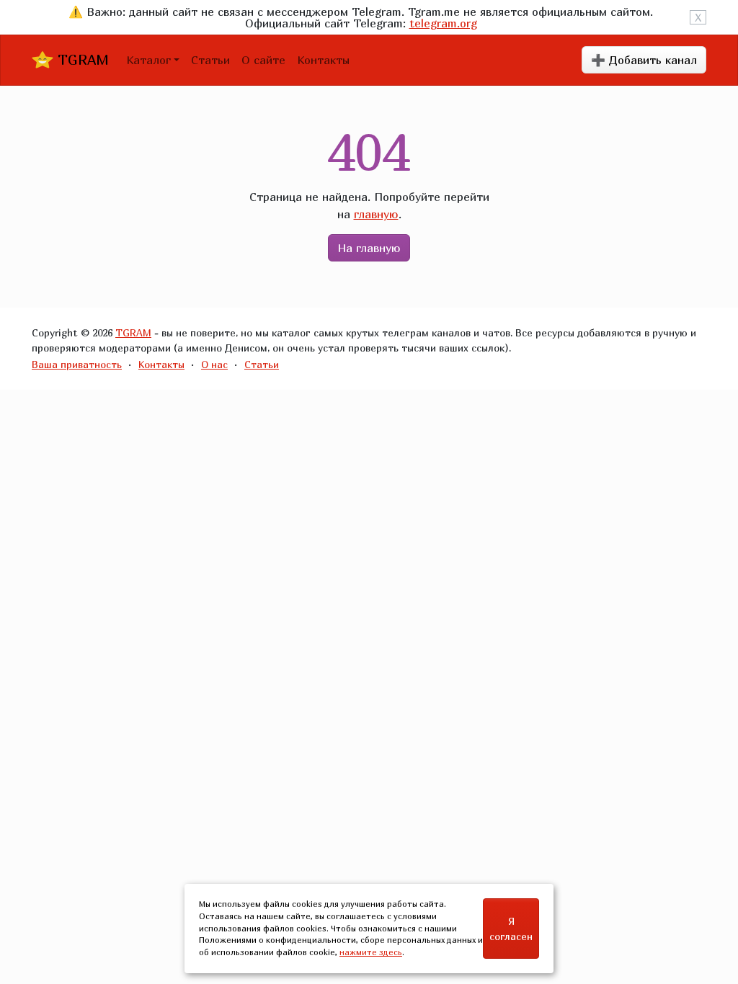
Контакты (323, 60)
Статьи (210, 60)
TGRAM (81, 59)
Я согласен (511, 928)
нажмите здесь (370, 952)
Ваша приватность (77, 364)
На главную (369, 248)
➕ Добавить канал (644, 60)
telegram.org (443, 23)
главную (376, 214)
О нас (214, 364)
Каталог (148, 60)
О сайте (263, 60)
